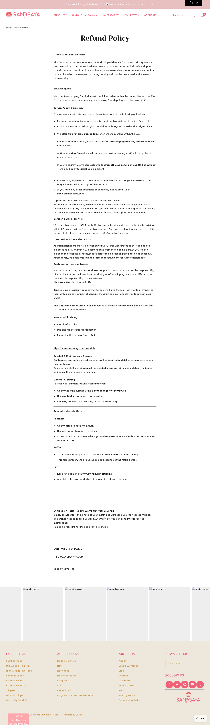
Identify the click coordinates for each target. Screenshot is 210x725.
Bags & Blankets (66, 660)
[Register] (199, 663)
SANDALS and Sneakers (84, 15)
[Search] (189, 15)
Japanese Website (129, 700)
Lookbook (124, 680)
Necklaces (63, 670)
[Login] (195, 15)
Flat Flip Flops (14, 660)
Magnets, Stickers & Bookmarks (75, 695)
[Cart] (202, 15)
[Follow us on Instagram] (184, 684)
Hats (60, 665)
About (122, 660)
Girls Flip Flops (14, 695)
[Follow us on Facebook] (169, 684)
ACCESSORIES (111, 15)
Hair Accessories (67, 675)
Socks (60, 685)
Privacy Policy (127, 695)
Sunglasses (63, 680)
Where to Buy (126, 685)
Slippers (10, 690)
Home (9, 27)
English (176, 15)
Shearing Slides (15, 675)
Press (122, 690)
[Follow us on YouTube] (192, 684)
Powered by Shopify (73, 714)
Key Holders (64, 690)
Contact (123, 675)
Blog (121, 670)
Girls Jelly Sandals (16, 700)
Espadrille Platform (17, 685)
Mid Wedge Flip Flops (18, 665)
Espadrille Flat (14, 680)
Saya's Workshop (129, 665)
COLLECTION (131, 15)
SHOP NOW (60, 15)
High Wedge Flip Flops (19, 670)
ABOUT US (150, 15)
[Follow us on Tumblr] (200, 684)
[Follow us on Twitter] (177, 684)
